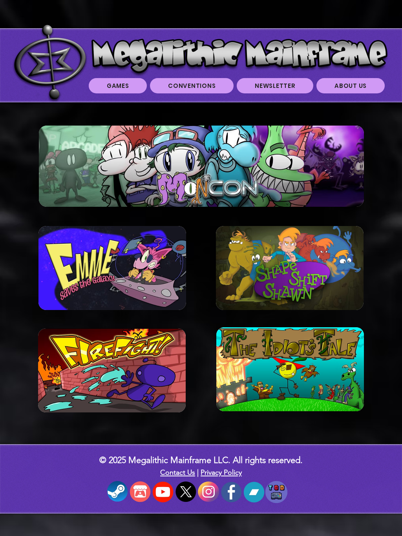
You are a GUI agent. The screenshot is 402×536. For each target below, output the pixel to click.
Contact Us (177, 472)
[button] (118, 85)
